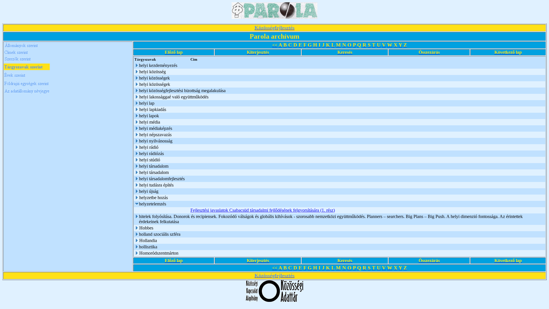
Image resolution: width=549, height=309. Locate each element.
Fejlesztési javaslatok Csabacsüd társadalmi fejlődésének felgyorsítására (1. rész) (262, 210)
